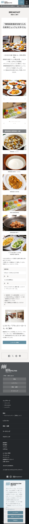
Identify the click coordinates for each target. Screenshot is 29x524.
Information (7, 405)
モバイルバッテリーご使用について (13, 415)
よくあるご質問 (6, 453)
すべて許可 (15, 512)
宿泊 (18, 6)
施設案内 (5, 442)
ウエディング (6, 437)
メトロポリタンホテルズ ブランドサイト (13, 469)
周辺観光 (5, 445)
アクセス (5, 447)
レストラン (14, 383)
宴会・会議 (14, 387)
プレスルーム (6, 455)
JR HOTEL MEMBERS (8, 465)
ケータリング (14, 391)
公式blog (5, 449)
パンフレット (6, 457)
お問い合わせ (6, 461)
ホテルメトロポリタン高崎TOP (9, 6)
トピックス (7, 403)
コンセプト (7, 407)
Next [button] (25, 99)
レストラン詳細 (14, 342)
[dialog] (14, 502)
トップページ (6, 401)
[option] (14, 88)
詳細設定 (15, 520)
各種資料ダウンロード (8, 459)
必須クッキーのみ (15, 516)
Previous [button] (4, 99)
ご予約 (21, 2)
